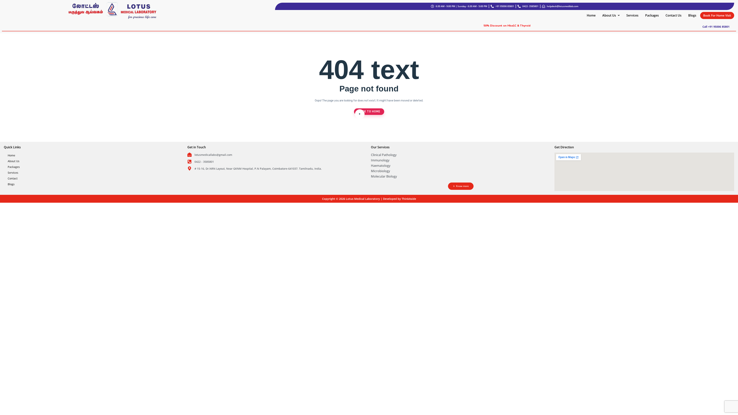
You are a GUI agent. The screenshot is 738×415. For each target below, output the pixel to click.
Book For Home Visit (717, 15)
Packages (652, 15)
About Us (609, 15)
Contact (12, 178)
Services (632, 15)
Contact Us (673, 15)
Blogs (692, 15)
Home (591, 15)
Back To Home (369, 112)
